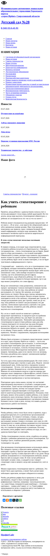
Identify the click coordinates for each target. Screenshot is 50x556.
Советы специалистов (14, 61)
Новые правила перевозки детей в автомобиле (24, 80)
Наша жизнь (10, 43)
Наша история (11, 47)
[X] (13, 500)
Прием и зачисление (14, 82)
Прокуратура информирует (16, 67)
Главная (9, 39)
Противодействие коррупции (17, 78)
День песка (5, 132)
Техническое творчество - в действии (16, 150)
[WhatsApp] (20, 500)
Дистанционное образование (17, 72)
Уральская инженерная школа (17, 89)
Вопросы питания (13, 70)
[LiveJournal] (17, 500)
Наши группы (11, 63)
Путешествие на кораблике (12, 114)
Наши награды (11, 41)
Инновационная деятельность (18, 91)
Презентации (11, 76)
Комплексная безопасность (16, 99)
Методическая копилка (15, 65)
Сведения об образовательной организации (23, 57)
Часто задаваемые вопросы (16, 93)
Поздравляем (11, 74)
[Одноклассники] (7, 500)
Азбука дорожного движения (13, 123)
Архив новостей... (8, 155)
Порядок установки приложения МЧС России (20, 141)
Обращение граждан (14, 95)
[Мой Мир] (10, 500)
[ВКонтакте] (4, 500)
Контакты (9, 45)
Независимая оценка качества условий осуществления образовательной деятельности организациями (27, 85)
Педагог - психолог (30, 194)
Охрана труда (11, 97)
